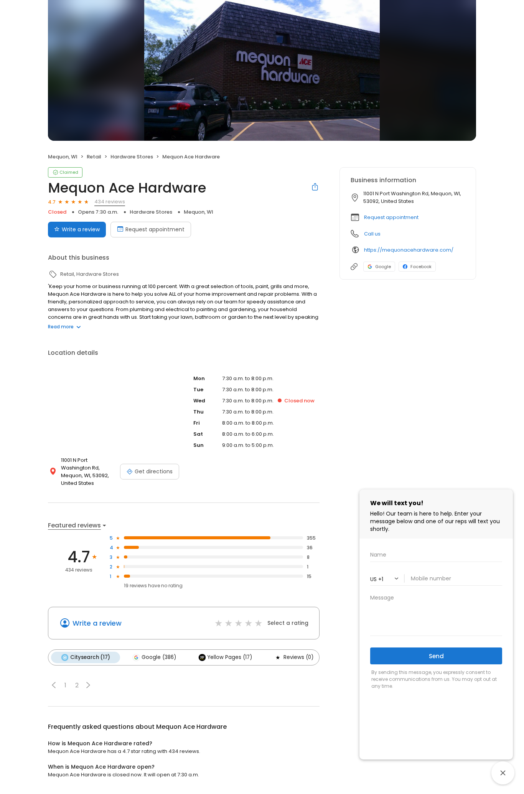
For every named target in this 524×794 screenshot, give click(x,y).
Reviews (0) (298, 657)
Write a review (81, 229)
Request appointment (155, 229)
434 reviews (109, 201)
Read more (61, 326)
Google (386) (159, 657)
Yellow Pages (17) (230, 657)
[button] (53, 685)
